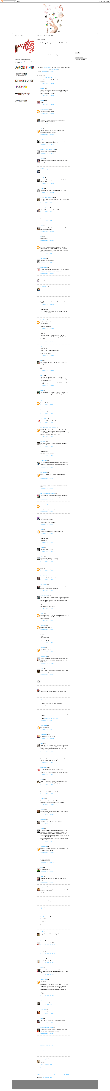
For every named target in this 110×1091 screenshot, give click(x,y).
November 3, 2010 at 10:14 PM (47, 663)
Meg (41, 139)
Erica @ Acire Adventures (46, 197)
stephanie (42, 483)
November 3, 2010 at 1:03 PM (46, 414)
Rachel (42, 828)
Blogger (63, 1086)
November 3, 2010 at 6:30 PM (46, 629)
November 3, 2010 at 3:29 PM (46, 562)
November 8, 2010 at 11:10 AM (47, 927)
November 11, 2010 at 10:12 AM (47, 954)
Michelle (42, 798)
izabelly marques (44, 917)
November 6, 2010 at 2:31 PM (46, 882)
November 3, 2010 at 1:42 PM (46, 455)
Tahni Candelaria (44, 245)
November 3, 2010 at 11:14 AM (47, 212)
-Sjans (41, 908)
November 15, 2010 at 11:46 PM (47, 974)
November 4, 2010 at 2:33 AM (47, 707)
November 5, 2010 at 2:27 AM (47, 841)
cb (41, 360)
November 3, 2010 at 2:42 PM (46, 511)
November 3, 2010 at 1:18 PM (46, 436)
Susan (41, 390)
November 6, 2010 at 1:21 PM (46, 871)
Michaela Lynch (44, 595)
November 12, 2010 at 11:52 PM (47, 962)
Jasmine (42, 516)
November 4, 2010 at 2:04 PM (46, 785)
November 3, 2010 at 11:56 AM (47, 282)
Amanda (42, 88)
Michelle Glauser (44, 109)
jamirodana (43, 258)
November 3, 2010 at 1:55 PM (46, 478)
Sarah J (42, 876)
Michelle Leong (44, 169)
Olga (41, 743)
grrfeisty (42, 958)
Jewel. (41, 668)
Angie (41, 529)
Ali (41, 400)
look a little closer (44, 575)
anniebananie (43, 472)
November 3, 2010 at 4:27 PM (46, 580)
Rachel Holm (43, 287)
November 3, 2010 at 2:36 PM (46, 488)
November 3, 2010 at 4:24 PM (46, 571)
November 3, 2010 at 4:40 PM (46, 590)
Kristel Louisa (43, 979)
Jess (41, 128)
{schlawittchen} (44, 504)
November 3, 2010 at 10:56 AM (47, 134)
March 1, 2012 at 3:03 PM (46, 1064)
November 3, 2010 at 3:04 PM (46, 533)
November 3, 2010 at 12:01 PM (47, 315)
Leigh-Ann (42, 887)
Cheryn (42, 700)
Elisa (41, 779)
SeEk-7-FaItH (43, 656)
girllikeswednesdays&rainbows (47, 493)
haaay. (41, 292)
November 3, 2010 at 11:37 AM (47, 262)
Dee (41, 679)
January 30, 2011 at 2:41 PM (46, 1045)
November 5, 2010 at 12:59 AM (47, 823)
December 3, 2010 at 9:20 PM (46, 1022)
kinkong (42, 940)
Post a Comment (42, 1067)
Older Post (67, 1074)
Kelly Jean (42, 441)
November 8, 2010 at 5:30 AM (47, 912)
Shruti (41, 375)
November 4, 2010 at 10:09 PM (47, 804)
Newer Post (40, 1074)
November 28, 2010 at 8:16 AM (47, 1004)
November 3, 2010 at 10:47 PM (47, 674)
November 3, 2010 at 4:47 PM (46, 608)
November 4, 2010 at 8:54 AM (47, 720)
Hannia (42, 158)
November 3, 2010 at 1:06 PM (46, 423)
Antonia (42, 178)
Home (54, 1074)
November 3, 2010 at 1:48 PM (46, 467)
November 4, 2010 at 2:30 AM (47, 695)
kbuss (41, 1018)
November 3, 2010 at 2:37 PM (46, 499)
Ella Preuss (43, 1000)
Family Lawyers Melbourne (46, 899)
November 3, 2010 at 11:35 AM (47, 240)
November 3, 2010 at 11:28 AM (47, 231)
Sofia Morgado (43, 1059)
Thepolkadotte (43, 846)
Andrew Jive (55, 69)
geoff (41, 932)
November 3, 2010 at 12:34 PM (47, 370)
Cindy (41, 613)
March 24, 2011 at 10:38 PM (46, 1054)
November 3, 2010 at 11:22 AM (47, 220)
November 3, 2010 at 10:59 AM (47, 183)
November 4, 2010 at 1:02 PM (46, 752)
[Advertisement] (83, 71)
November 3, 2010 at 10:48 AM (47, 83)
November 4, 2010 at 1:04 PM (46, 762)
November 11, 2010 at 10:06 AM (47, 945)
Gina (41, 967)
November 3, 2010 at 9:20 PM (46, 651)
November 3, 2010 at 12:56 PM (47, 396)
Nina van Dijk (43, 725)
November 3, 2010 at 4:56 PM (46, 620)
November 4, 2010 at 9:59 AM (47, 729)
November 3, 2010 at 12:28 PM (47, 355)
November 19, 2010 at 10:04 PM (47, 996)
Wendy (42, 547)
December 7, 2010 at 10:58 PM (47, 1033)
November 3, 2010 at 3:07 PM (46, 542)
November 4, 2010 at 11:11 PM (47, 814)
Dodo (41, 225)
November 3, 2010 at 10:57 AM (47, 144)
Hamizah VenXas (44, 207)
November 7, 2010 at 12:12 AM (47, 894)
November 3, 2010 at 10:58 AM (47, 153)
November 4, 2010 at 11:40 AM (47, 738)
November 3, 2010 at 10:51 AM (47, 113)
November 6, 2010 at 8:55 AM (47, 852)
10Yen (41, 556)
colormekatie (43, 267)
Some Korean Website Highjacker (48, 427)
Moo (21, 62)
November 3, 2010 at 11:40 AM (47, 273)
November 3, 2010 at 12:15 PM (47, 328)
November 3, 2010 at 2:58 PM (46, 524)
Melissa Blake (43, 734)
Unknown (42, 625)
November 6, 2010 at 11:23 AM (47, 862)
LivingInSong (43, 460)
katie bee (42, 857)
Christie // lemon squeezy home (47, 149)
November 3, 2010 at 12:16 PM (47, 342)
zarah (41, 867)
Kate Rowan (43, 320)
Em (41, 236)
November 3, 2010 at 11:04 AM (47, 192)
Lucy (41, 566)
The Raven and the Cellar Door (51, 718)
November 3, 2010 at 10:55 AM (47, 123)
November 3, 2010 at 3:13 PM (46, 551)
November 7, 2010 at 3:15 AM (47, 903)
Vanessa (42, 809)
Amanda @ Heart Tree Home (47, 77)
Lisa (41, 688)
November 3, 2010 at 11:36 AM (47, 253)
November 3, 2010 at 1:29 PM (46, 447)
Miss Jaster (43, 1009)
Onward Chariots (47, 67)
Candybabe (43, 278)
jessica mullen (43, 584)
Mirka (41, 188)
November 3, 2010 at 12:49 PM (47, 385)
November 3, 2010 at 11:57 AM (47, 294)
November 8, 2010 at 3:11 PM (46, 936)
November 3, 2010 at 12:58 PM (47, 405)
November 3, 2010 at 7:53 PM (46, 642)
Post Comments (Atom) (48, 1077)
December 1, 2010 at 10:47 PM (47, 1013)
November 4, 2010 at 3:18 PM (46, 794)
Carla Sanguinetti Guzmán (46, 1027)
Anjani (42, 100)
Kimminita (43, 118)
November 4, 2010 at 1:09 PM (46, 774)
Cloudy (42, 347)
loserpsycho (43, 819)
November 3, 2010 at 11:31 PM (47, 683)
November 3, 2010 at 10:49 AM (47, 95)
